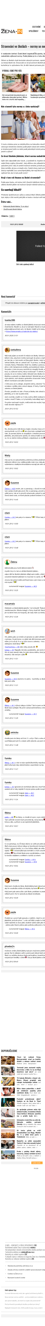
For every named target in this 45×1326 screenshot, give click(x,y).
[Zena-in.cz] (13, 31)
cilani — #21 (29, 793)
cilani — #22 (29, 795)
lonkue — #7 (9, 650)
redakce (32, 1247)
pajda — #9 (9, 817)
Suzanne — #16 (11, 679)
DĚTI (11, 216)
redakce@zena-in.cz (27, 1252)
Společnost (33, 31)
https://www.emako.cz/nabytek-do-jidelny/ (22, 331)
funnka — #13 (10, 517)
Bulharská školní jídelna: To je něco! (16, 206)
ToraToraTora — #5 (12, 647)
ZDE (35, 1245)
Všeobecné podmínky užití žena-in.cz (20, 1266)
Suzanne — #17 (31, 714)
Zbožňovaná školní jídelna (12, 209)
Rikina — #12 (30, 929)
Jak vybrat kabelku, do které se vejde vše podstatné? (23, 1300)
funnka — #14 (30, 859)
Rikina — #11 (10, 705)
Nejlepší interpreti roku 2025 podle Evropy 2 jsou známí (23, 1308)
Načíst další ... (37, 1163)
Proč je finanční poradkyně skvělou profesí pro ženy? (22, 1304)
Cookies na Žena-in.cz (15, 1273)
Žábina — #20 (10, 488)
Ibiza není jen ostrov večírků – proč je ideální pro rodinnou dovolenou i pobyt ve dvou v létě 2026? (24, 1297)
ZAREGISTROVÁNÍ (33, 303)
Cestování (36, 26)
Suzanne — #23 (31, 586)
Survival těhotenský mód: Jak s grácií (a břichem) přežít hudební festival (24, 1293)
